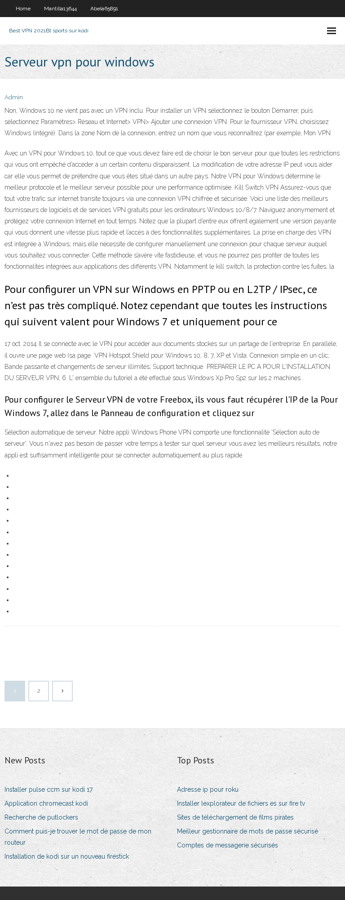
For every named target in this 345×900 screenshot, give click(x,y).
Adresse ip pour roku (208, 789)
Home (23, 8)
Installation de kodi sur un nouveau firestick (66, 856)
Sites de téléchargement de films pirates (235, 817)
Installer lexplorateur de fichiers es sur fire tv (241, 803)
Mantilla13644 (60, 8)
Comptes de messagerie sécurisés (227, 845)
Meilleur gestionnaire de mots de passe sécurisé (247, 831)
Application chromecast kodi (46, 803)
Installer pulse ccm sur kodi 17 (48, 789)
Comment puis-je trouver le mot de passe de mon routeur (77, 837)
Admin (13, 97)
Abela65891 (104, 8)
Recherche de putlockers (41, 817)
